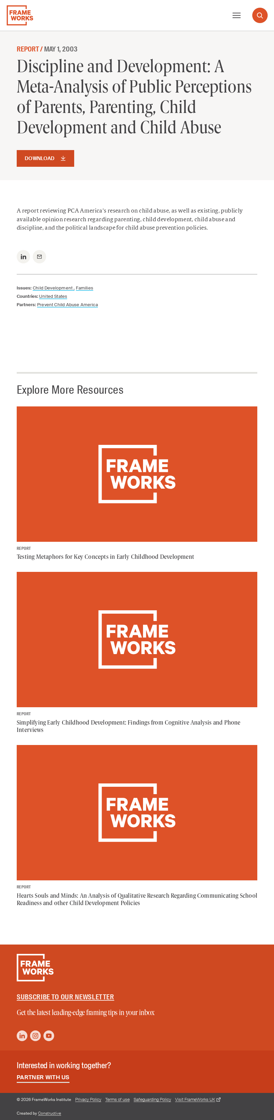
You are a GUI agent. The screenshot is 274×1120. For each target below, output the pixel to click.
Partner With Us (43, 1077)
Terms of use (117, 1099)
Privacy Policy (88, 1099)
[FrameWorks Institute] (20, 15)
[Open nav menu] (237, 15)
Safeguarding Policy (152, 1099)
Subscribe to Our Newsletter (65, 997)
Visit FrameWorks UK (195, 1099)
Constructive (49, 1113)
